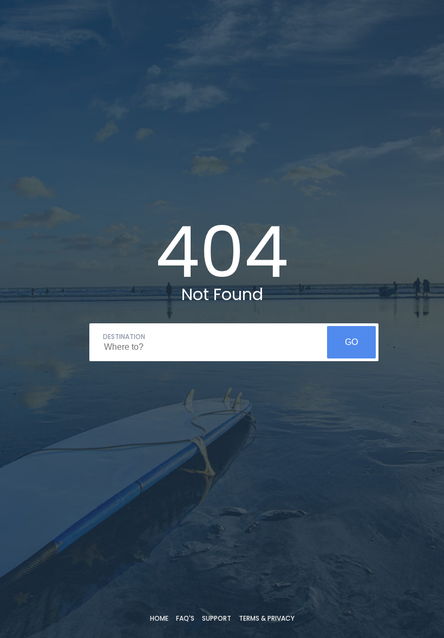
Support (216, 618)
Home (159, 618)
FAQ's (185, 618)
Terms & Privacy (267, 618)
